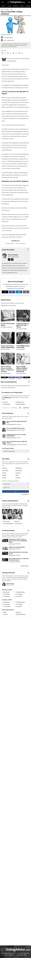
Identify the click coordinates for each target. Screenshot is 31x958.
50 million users (7, 397)
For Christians (6, 606)
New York (4, 468)
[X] (9, 259)
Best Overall (6, 592)
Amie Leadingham (11, 430)
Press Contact (18, 523)
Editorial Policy (20, 402)
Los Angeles (5, 470)
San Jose (18, 477)
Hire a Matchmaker (8, 523)
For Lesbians (19, 594)
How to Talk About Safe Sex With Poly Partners (17, 442)
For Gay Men (6, 594)
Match (4, 612)
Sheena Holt (12, 549)
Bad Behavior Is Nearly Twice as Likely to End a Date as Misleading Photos (18, 540)
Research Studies (20, 404)
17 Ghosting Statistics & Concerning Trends (18, 552)
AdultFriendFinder (20, 614)
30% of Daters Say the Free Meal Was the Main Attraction (19, 559)
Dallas (17, 475)
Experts (15, 6)
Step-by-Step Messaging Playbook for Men (17, 422)
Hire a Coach (6, 521)
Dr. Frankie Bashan (11, 444)
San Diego (18, 473)
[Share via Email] (26, 291)
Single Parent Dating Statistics (17, 547)
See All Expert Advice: (8, 448)
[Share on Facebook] (12, 291)
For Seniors (19, 596)
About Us (5, 402)
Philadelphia (19, 468)
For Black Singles (20, 592)
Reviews (28, 6)
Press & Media (6, 404)
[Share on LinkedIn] (19, 291)
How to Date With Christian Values (16, 428)
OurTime (5, 614)
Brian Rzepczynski (11, 437)
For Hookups (6, 596)
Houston (4, 475)
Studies (22, 6)
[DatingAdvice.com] (16, 2)
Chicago (4, 473)
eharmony (18, 612)
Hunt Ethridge (10, 424)
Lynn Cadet (12, 544)
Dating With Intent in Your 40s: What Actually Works (16, 435)
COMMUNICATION (9, 243)
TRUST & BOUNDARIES (20, 243)
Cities (9, 6)
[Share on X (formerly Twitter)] (5, 291)
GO (15, 491)
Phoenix (4, 477)
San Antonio (19, 470)
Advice (3, 6)
